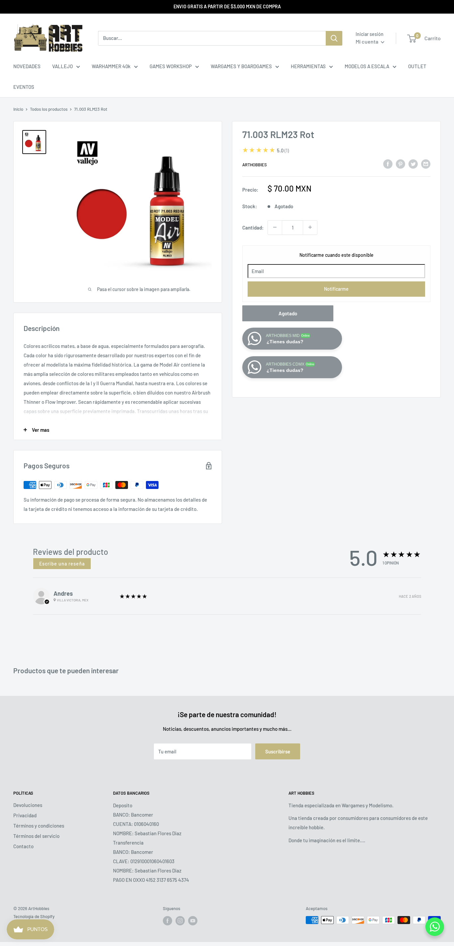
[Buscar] (334, 38)
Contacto (23, 846)
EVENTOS (23, 87)
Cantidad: (253, 227)
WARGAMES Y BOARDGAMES (241, 66)
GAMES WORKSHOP (171, 66)
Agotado (288, 313)
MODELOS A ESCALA (367, 66)
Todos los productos (48, 109)
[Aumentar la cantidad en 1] (310, 227)
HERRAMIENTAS (308, 66)
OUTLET (417, 66)
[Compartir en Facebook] (388, 164)
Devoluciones (27, 805)
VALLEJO (62, 66)
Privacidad (25, 815)
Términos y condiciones (38, 826)
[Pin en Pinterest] (400, 164)
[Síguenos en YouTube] (192, 920)
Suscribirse (277, 751)
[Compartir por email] (425, 164)
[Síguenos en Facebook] (167, 920)
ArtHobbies (254, 164)
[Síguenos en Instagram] (180, 920)
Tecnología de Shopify (34, 916)
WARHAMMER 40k (111, 66)
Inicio (18, 109)
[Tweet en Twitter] (413, 164)
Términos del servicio (36, 836)
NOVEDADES (27, 66)
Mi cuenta (367, 41)
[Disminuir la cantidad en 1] (275, 227)
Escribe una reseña (62, 563)
